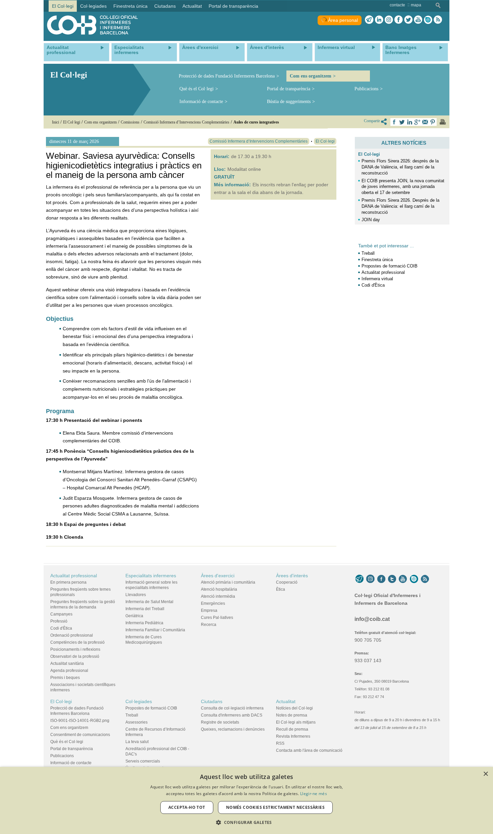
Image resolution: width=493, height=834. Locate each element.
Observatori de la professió (74, 656)
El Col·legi (369, 154)
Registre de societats (220, 722)
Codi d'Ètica (373, 285)
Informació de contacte (201, 101)
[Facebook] (398, 19)
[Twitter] (408, 19)
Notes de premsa (291, 715)
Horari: (221, 156)
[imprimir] (442, 122)
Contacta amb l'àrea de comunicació (309, 750)
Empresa (209, 610)
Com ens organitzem (310, 76)
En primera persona (68, 582)
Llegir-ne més (313, 793)
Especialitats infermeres (150, 575)
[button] (246, 822)
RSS (280, 743)
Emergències (213, 603)
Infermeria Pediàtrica (144, 623)
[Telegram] (369, 19)
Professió (58, 621)
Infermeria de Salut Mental (149, 601)
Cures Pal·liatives (217, 617)
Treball (368, 253)
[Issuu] (428, 19)
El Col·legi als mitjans (296, 722)
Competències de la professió (77, 642)
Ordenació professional (71, 635)
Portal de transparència (288, 88)
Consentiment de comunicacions (80, 734)
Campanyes (61, 614)
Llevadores (135, 594)
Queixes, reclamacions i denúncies (233, 729)
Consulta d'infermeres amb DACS (231, 715)
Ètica (280, 589)
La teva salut (137, 741)
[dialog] (246, 800)
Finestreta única (377, 259)
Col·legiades (138, 701)
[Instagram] (370, 579)
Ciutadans (211, 701)
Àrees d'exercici (217, 575)
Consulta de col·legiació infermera (232, 708)
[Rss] (438, 19)
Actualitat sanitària (67, 663)
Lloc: (220, 169)
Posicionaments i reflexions (75, 649)
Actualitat (285, 701)
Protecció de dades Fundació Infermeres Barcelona (227, 76)
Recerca (208, 624)
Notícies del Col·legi (294, 708)
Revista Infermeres (293, 736)
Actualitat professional (383, 272)
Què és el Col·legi (196, 88)
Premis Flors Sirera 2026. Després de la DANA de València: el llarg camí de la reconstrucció (400, 206)
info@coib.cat (372, 619)
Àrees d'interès (292, 575)
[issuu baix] (413, 579)
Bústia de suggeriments (289, 101)
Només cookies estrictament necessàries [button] (275, 807)
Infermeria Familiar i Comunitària (155, 630)
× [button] (485, 774)
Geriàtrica (134, 616)
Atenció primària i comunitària (228, 582)
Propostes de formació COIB (390, 265)
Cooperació (286, 582)
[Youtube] (418, 19)
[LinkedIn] (379, 19)
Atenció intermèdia (218, 596)
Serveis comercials (142, 761)
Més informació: (232, 184)
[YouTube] (403, 579)
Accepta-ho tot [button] (186, 807)
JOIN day (371, 219)
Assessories (136, 722)
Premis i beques (65, 677)
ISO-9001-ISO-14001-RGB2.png (79, 720)
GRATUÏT (224, 177)
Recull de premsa (292, 729)
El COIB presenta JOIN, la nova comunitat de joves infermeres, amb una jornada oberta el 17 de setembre (403, 186)
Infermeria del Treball (144, 608)
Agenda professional (69, 670)
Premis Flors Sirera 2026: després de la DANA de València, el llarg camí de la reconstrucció (400, 167)
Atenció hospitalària (219, 589)
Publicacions (366, 88)
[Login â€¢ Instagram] (389, 19)
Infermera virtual (377, 278)
